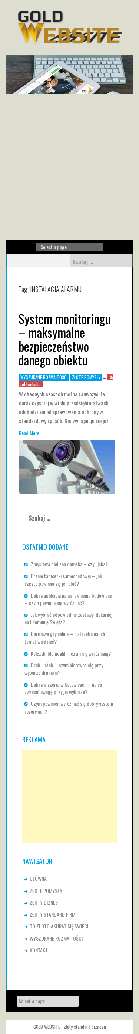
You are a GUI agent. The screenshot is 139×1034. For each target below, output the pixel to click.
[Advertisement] (69, 166)
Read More (29, 433)
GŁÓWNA (38, 878)
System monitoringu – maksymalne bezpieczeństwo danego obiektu (65, 339)
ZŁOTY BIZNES (44, 902)
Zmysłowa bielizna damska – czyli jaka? (69, 564)
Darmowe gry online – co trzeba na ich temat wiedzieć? (64, 637)
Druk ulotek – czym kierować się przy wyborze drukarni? (63, 668)
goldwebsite (30, 384)
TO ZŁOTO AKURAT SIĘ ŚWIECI (59, 926)
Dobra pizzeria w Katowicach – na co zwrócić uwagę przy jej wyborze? (63, 687)
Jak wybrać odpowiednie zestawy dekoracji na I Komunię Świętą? (68, 618)
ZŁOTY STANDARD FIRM (52, 914)
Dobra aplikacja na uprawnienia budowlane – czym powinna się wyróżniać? (68, 599)
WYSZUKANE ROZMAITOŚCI (44, 377)
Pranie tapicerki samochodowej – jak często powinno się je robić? (63, 579)
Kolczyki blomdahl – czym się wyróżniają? (71, 653)
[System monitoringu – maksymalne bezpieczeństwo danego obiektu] (67, 466)
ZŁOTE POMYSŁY (86, 377)
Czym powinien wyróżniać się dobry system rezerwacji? (68, 707)
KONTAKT (39, 950)
